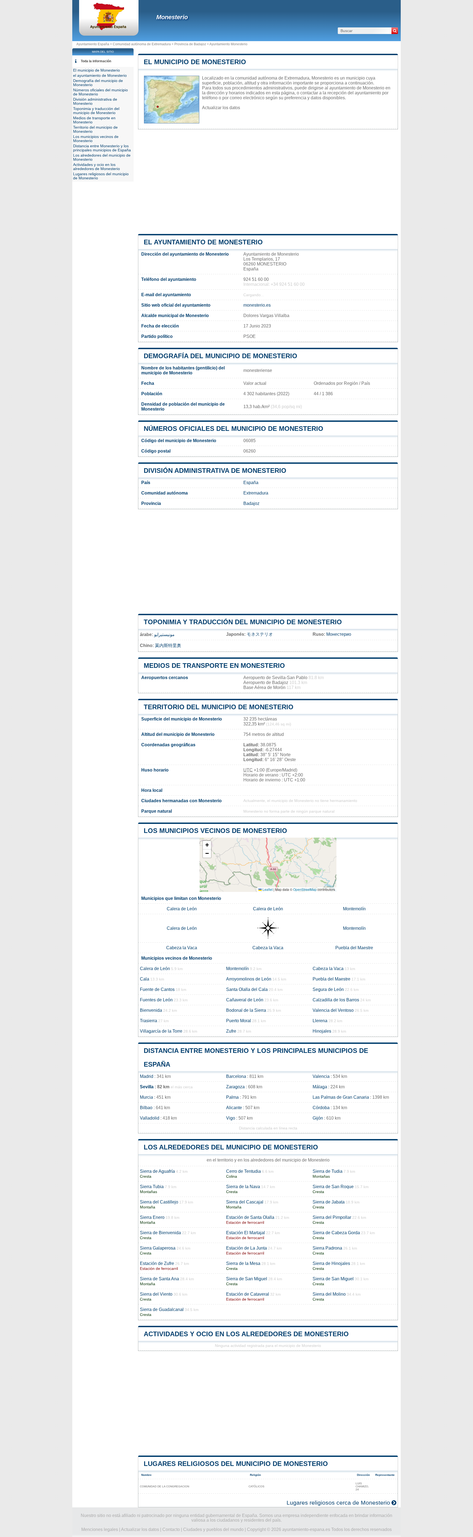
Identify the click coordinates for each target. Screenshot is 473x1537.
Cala (144, 979)
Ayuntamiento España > (94, 44)
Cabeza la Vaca (181, 947)
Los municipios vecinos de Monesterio (215, 830)
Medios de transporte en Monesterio (214, 665)
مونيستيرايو (164, 634)
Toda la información (96, 61)
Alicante (234, 1107)
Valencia (321, 1076)
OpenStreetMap (305, 889)
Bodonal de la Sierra (246, 1010)
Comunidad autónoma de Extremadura (142, 44)
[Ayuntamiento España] (109, 28)
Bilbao (146, 1107)
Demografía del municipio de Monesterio (220, 356)
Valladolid (149, 1118)
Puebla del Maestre (354, 947)
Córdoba (321, 1107)
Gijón (318, 1118)
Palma (232, 1097)
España (250, 482)
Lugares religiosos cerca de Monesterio (338, 1502)
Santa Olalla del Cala (247, 989)
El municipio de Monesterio (195, 62)
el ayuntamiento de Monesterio (203, 242)
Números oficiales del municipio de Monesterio (233, 428)
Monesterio (172, 17)
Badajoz (251, 503)
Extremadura (255, 493)
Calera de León (182, 908)
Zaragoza (235, 1086)
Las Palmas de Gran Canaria (341, 1097)
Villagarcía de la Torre (161, 1031)
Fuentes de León (156, 1000)
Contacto (171, 1529)
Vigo (230, 1118)
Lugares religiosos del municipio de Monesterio (236, 1463)
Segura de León (328, 989)
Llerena (320, 1020)
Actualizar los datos (221, 107)
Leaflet (267, 889)
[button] (207, 845)
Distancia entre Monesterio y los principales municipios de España (102, 148)
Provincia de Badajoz (190, 44)
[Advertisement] (268, 181)
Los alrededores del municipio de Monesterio (231, 1147)
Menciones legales (99, 1529)
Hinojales (322, 1031)
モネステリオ (260, 634)
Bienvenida (151, 1010)
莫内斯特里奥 (168, 645)
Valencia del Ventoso (333, 1010)
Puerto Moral (238, 1020)
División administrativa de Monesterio (215, 470)
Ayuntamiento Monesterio (228, 44)
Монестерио (338, 634)
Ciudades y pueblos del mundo (213, 1529)
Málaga (320, 1086)
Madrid (146, 1076)
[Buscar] (394, 30)
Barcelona (236, 1076)
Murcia (146, 1097)
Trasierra (148, 1020)
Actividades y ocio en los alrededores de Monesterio (246, 1334)
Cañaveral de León (244, 1000)
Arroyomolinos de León (248, 979)
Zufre (231, 1031)
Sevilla (147, 1086)
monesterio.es (257, 305)
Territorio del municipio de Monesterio (218, 707)
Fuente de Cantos (157, 989)
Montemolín (354, 908)
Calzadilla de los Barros (336, 1000)
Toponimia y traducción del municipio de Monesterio (243, 622)
